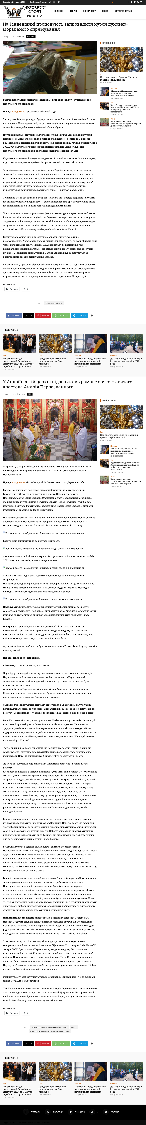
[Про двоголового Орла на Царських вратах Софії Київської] (121, 59)
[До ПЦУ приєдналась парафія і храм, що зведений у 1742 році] (126, 343)
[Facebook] (128, 2)
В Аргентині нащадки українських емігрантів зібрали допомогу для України (125, 123)
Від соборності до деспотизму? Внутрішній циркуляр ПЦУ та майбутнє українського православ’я (124, 108)
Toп (101, 74)
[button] (113, 2)
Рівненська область (54, 303)
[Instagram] (131, 2)
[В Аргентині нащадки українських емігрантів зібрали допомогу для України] (104, 122)
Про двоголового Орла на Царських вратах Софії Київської (119, 78)
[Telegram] (134, 2)
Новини (30, 36)
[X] (138, 2)
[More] (92, 315)
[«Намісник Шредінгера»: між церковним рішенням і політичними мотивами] (104, 91)
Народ (112, 118)
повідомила (18, 111)
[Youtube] (141, 2)
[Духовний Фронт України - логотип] (24, 12)
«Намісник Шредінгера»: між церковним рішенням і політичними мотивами (123, 93)
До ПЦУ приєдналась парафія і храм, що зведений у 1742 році (126, 361)
